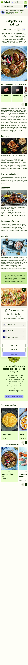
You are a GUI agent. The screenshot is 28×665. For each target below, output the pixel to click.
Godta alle (14, 354)
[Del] (19, 29)
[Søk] (2, 6)
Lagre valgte (14, 349)
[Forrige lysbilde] (22, 104)
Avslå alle (14, 345)
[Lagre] (23, 29)
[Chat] (25, 6)
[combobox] (12, 6)
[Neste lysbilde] (26, 104)
